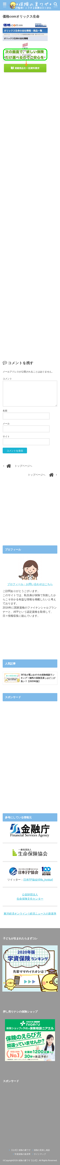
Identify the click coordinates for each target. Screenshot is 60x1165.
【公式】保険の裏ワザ (20, 1150)
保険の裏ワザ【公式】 (28, 1160)
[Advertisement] (30, 213)
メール (6, 423)
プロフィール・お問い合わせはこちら (30, 584)
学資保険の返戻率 (22, 1154)
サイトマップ (40, 1154)
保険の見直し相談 (42, 1150)
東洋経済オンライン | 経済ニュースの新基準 (30, 913)
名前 (5, 410)
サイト (6, 436)
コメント (7, 378)
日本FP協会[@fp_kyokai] (38, 879)
